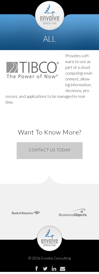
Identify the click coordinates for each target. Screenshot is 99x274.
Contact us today (50, 149)
